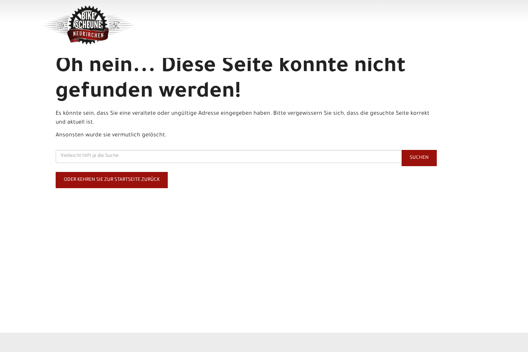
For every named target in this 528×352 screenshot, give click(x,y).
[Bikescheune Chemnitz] (129, 25)
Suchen (419, 158)
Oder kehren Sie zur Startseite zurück (112, 180)
